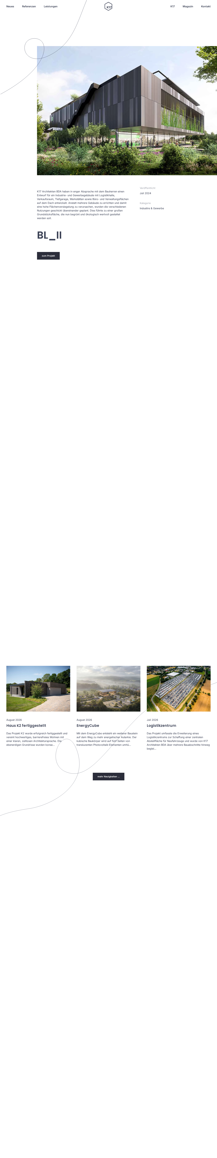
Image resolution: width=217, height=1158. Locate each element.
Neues (10, 6)
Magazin (188, 6)
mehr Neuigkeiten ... (109, 776)
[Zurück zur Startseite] (108, 6)
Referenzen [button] (29, 6)
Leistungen (51, 6)
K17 (172, 6)
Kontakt (206, 6)
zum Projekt (48, 255)
